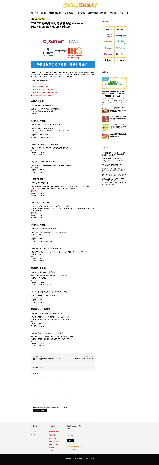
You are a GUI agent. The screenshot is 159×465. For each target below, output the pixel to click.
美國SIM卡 (51, 447)
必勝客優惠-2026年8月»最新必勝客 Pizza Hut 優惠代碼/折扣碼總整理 (114, 183)
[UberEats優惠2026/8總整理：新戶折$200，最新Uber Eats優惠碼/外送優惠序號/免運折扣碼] (105, 127)
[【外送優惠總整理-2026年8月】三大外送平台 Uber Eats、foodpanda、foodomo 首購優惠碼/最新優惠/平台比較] (105, 110)
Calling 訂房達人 (35, 432)
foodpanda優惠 (55, 13)
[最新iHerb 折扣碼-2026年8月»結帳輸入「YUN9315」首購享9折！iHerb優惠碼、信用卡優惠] (114, 83)
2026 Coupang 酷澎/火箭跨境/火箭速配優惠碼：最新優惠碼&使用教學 (113, 179)
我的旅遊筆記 (34, 435)
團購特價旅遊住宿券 (54, 441)
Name (35, 392)
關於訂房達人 (52, 435)
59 (124, 98)
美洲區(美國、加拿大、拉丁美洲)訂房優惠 (45, 92)
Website (35, 398)
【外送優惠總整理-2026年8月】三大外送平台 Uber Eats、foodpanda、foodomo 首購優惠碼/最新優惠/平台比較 (114, 154)
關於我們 (74, 449)
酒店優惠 (41, 19)
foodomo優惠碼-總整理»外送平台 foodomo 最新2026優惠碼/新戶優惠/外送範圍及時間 (118, 134)
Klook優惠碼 (68, 13)
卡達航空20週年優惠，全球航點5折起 (84, 358)
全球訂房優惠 (37, 84)
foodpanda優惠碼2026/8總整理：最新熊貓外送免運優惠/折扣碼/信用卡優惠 (118, 118)
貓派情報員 (104, 98)
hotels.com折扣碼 (53, 444)
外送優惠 (43, 13)
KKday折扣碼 (80, 13)
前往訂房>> (34, 113)
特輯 (121, 13)
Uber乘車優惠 (93, 13)
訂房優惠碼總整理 (68, 458)
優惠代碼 (103, 13)
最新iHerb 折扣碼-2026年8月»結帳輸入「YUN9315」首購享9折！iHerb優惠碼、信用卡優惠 (114, 93)
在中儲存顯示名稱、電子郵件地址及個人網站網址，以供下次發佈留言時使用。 (50, 407)
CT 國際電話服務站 (54, 432)
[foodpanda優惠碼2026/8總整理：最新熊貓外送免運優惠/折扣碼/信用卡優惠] (105, 119)
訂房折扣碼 (34, 13)
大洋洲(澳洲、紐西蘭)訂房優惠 (42, 95)
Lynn (32, 31)
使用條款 (92, 458)
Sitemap (51, 450)
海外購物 (113, 13)
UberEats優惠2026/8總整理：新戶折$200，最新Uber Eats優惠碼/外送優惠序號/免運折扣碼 (118, 126)
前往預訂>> (34, 150)
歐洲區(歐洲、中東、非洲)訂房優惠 (43, 90)
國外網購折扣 (52, 438)
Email (66, 392)
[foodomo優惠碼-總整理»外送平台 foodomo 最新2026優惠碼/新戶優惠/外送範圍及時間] (105, 135)
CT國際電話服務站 (78, 458)
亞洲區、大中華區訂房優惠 (41, 87)
